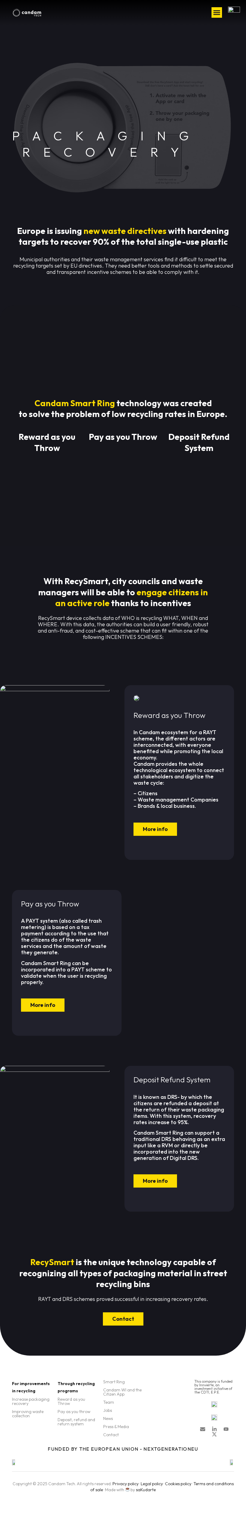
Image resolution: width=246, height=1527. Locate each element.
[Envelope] (202, 1429)
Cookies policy (178, 1483)
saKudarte (146, 1489)
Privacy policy (125, 1483)
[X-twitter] (214, 1434)
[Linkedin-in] (214, 1429)
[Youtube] (226, 1429)
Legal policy (152, 1483)
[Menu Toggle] (217, 12)
